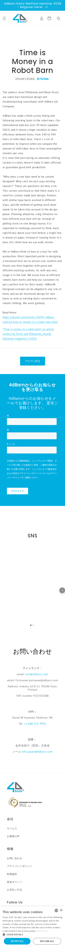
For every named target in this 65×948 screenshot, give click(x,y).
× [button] (61, 910)
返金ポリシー (14, 881)
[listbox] (56, 910)
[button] (4, 18)
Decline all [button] (47, 941)
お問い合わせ (14, 858)
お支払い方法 (14, 889)
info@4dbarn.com (36, 674)
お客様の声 (13, 836)
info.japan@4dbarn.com (37, 751)
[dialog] (32, 927)
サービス (12, 828)
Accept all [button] (17, 941)
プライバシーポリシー (19, 866)
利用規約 (12, 874)
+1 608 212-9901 (35, 723)
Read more (42, 930)
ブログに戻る (32, 361)
